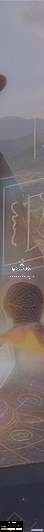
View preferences (18, 528)
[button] (21, 522)
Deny (12, 528)
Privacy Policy (11, 530)
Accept (5, 528)
